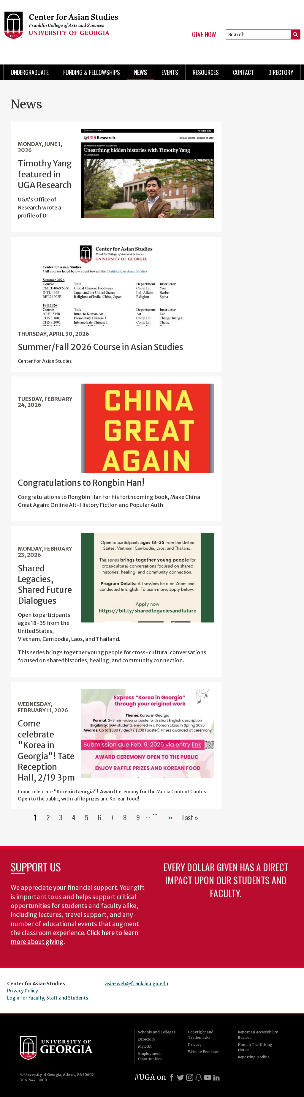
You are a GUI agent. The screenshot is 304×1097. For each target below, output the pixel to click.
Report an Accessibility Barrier (258, 1035)
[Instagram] (189, 1077)
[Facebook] (171, 1077)
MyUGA (144, 1046)
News (140, 72)
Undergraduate (30, 72)
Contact (243, 72)
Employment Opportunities (150, 1056)
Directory (280, 72)
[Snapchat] (198, 1077)
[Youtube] (207, 1077)
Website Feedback (204, 1051)
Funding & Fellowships (91, 72)
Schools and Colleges (157, 1032)
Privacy (195, 1044)
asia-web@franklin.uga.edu (136, 983)
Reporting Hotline (254, 1057)
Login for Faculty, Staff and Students (47, 998)
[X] (180, 1077)
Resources (206, 72)
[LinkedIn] (216, 1077)
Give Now (204, 34)
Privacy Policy (22, 991)
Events (170, 72)
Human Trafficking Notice (255, 1047)
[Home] (71, 30)
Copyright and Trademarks (200, 1035)
